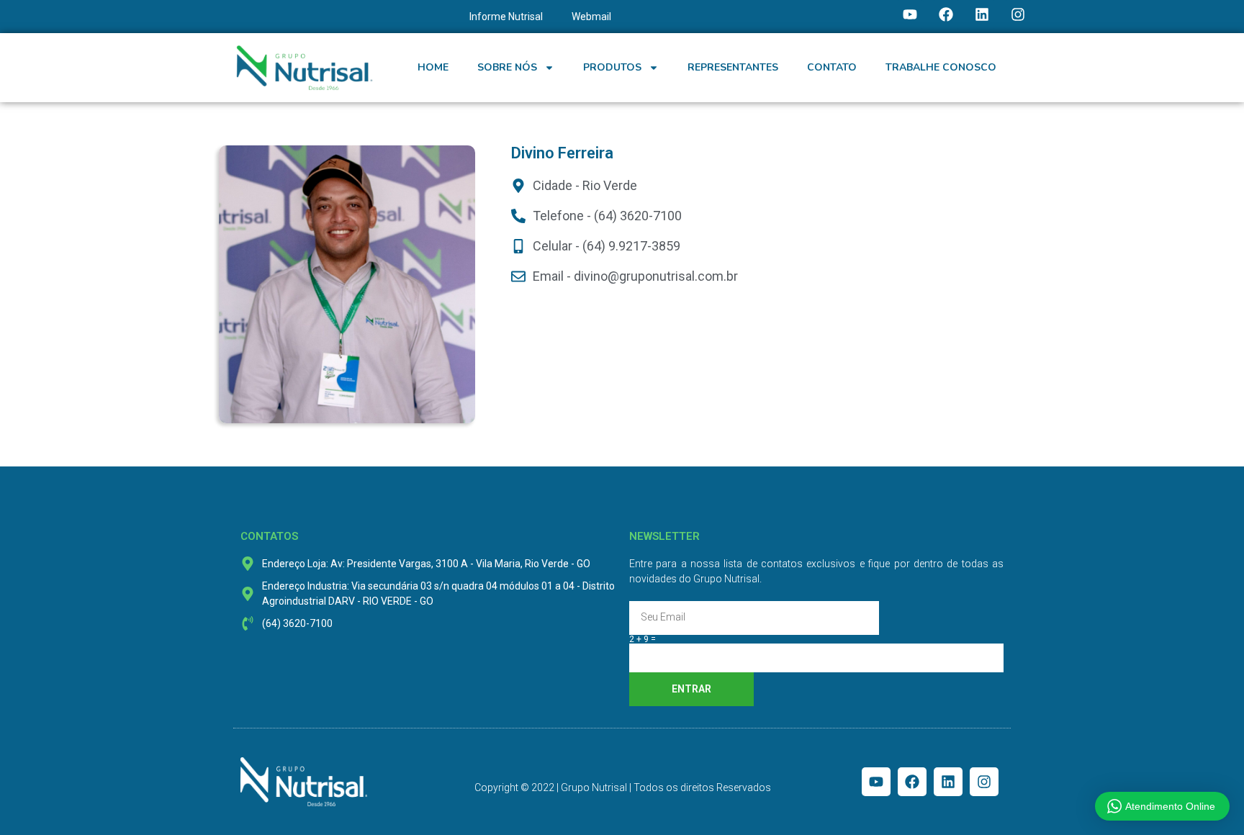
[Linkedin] (982, 14)
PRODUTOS (612, 67)
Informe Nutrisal (506, 16)
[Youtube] (910, 14)
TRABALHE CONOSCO (940, 67)
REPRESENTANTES (733, 67)
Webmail (591, 16)
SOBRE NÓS (507, 67)
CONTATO (832, 67)
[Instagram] (1018, 14)
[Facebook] (946, 14)
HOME (433, 67)
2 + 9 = (642, 639)
